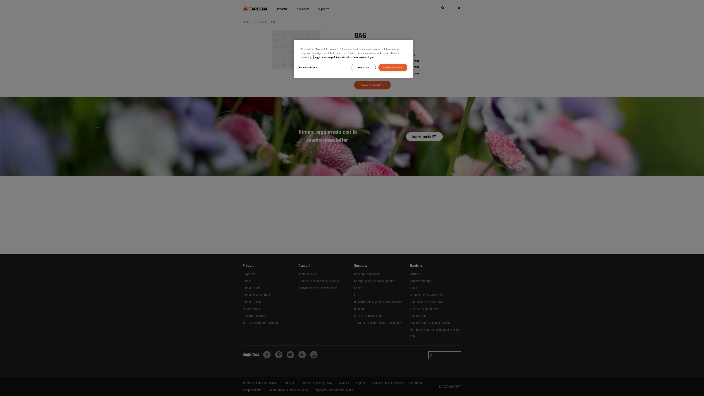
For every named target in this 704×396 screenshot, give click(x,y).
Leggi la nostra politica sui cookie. (333, 57)
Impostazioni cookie (308, 67)
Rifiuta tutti (363, 67)
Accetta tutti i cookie (392, 67)
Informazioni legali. (364, 57)
